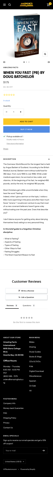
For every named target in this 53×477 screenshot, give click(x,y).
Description (9, 159)
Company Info (9, 403)
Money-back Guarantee (13, 408)
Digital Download (36, 371)
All (30, 390)
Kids (31, 366)
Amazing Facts (10, 67)
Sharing (32, 347)
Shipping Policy (9, 418)
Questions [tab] (27, 305)
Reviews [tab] (10, 305)
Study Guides (35, 352)
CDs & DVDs (34, 361)
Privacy (6, 423)
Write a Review (27, 291)
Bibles (31, 342)
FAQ (5, 413)
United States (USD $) (13, 462)
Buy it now (26, 129)
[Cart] (48, 4)
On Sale (32, 386)
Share (5, 149)
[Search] (9, 5)
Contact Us (8, 427)
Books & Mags (35, 356)
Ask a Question (27, 297)
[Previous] (4, 62)
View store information (15, 144)
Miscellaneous (35, 376)
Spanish (32, 381)
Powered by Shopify (28, 469)
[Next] (48, 62)
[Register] (43, 450)
